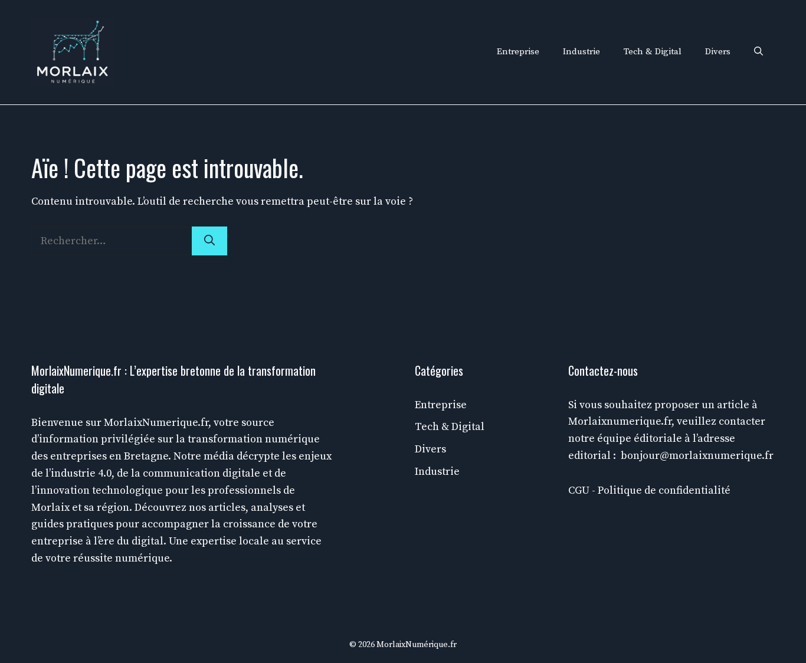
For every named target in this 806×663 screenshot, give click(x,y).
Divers (717, 51)
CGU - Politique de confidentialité (649, 490)
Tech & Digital (653, 51)
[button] (758, 52)
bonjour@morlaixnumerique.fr (697, 455)
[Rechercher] (209, 241)
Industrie (581, 51)
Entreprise (518, 51)
